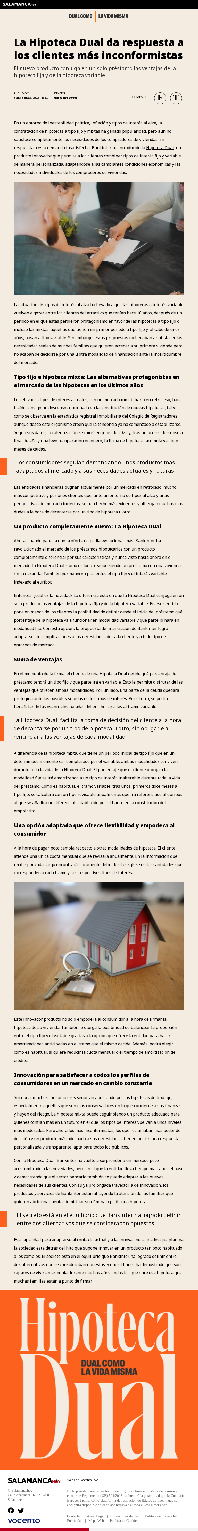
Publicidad (74, 1521)
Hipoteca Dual (160, 148)
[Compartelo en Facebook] (158, 96)
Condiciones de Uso (124, 1516)
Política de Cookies (124, 1521)
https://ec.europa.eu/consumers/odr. (141, 1505)
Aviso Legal (95, 1516)
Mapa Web (96, 1521)
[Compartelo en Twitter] (174, 96)
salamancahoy (19, 6)
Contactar (74, 1516)
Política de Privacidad (161, 1516)
